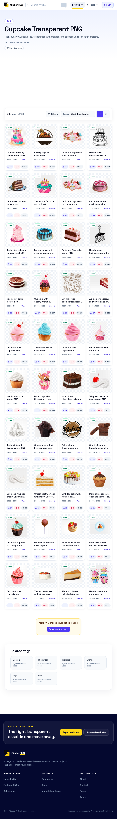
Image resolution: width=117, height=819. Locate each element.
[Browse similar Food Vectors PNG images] (25, 129)
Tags (44, 785)
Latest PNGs (9, 779)
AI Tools (91, 5)
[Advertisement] (58, 81)
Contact (84, 785)
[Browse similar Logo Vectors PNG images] (53, 129)
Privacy (83, 791)
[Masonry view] (106, 114)
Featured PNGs (11, 785)
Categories (47, 779)
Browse (76, 5)
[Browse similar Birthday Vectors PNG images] (108, 129)
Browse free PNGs (96, 732)
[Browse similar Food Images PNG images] (25, 177)
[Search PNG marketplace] (63, 5)
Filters (54, 114)
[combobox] (45, 5)
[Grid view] (100, 114)
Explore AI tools (71, 732)
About (83, 779)
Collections (9, 791)
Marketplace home (51, 791)
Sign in (107, 5)
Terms (83, 797)
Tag (9, 21)
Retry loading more (58, 629)
